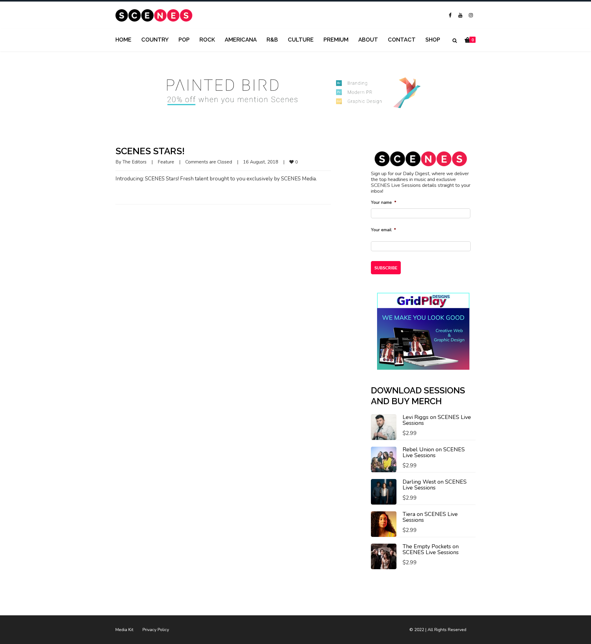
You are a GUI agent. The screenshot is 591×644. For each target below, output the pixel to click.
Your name (383, 202)
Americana (241, 39)
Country (155, 39)
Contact (402, 39)
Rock (207, 39)
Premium (336, 39)
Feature (166, 162)
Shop (432, 39)
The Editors (135, 162)
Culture (301, 39)
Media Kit (124, 630)
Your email (383, 230)
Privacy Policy (156, 630)
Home (123, 39)
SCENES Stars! (150, 151)
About (368, 39)
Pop (184, 39)
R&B (272, 39)
